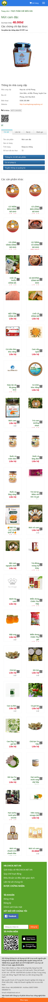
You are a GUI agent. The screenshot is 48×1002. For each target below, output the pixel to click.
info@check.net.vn (13, 992)
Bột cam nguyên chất (11, 564)
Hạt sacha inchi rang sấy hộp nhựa (35, 781)
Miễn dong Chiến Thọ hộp (34, 601)
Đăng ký (7, 903)
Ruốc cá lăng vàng (12, 493)
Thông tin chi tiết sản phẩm (15, 157)
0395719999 (33, 987)
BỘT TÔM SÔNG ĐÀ (12, 314)
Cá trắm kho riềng (35, 386)
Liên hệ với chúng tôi (13, 882)
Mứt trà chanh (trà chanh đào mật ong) (11, 852)
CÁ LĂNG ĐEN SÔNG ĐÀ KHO (34, 209)
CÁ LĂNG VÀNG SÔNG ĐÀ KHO (11, 244)
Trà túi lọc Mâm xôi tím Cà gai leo (35, 495)
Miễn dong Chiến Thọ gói (34, 637)
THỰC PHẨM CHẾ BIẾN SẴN (21, 11)
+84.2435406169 (16, 987)
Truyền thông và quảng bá (15, 168)
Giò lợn (36, 670)
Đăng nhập (9, 898)
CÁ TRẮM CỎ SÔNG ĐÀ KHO (35, 244)
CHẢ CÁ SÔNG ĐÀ (35, 314)
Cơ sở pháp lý (10, 162)
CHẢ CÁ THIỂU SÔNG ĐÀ (12, 280)
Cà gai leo (35, 706)
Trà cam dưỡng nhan (35, 423)
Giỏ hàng (35, 3)
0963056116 (6, 990)
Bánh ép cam (12, 600)
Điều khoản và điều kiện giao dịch (19, 877)
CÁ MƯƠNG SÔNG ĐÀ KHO (34, 280)
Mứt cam (12, 420)
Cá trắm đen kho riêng (11, 350)
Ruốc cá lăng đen (35, 457)
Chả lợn (13, 670)
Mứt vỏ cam (34, 527)
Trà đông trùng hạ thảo (35, 565)
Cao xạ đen (11, 706)
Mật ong (12, 634)
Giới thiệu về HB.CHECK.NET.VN (18, 869)
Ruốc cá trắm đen (12, 457)
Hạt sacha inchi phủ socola (12, 815)
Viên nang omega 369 (34, 814)
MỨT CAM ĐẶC (16, 110)
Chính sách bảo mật (13, 907)
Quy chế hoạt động (12, 873)
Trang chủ (5, 11)
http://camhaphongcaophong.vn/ (31, 104)
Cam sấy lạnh (35, 350)
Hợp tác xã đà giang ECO (11, 387)
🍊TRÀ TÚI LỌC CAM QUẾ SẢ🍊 (11, 530)
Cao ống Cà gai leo (11, 742)
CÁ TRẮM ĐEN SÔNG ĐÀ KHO (11, 209)
